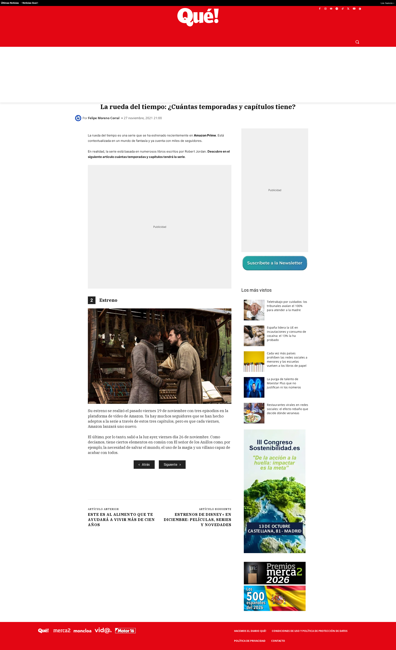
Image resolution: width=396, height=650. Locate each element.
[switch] (249, 324)
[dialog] (198, 325)
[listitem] (198, 315)
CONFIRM (169, 384)
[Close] (269, 259)
